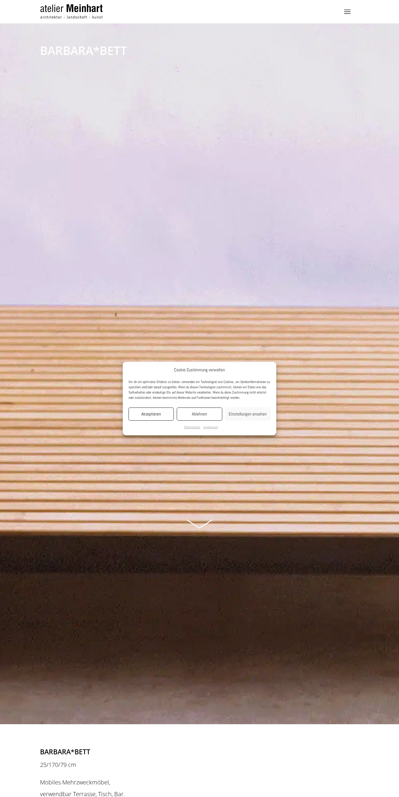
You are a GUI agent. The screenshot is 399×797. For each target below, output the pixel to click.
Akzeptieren (151, 414)
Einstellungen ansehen (248, 414)
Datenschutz (192, 427)
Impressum (210, 427)
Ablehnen (199, 414)
